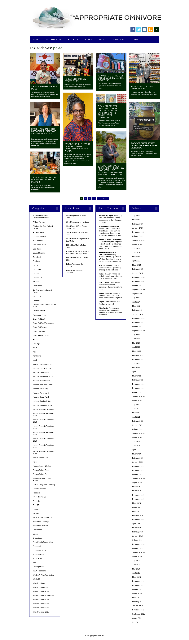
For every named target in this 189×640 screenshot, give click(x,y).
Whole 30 (36, 579)
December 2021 (138, 384)
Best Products (53, 39)
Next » (105, 199)
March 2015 (136, 528)
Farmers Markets (39, 311)
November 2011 (138, 610)
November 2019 (138, 470)
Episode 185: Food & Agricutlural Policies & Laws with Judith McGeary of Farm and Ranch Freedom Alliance (111, 170)
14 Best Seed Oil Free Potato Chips (142, 87)
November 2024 (138, 281)
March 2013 (136, 577)
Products (36, 501)
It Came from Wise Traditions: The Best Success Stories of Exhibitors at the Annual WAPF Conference (109, 112)
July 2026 (136, 216)
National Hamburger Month (43, 376)
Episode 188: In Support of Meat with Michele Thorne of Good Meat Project (77, 147)
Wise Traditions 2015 (41, 600)
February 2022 (137, 380)
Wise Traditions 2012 (41, 587)
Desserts (36, 300)
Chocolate (37, 269)
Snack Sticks (37, 538)
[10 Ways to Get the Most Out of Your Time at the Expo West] (111, 72)
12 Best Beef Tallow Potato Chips (75, 79)
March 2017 (136, 511)
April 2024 (136, 302)
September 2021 (138, 396)
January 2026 (137, 228)
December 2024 (138, 277)
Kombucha (37, 356)
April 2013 (136, 573)
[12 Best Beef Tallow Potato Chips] (78, 75)
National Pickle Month (41, 393)
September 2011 (138, 614)
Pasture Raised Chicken (42, 466)
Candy (35, 265)
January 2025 (137, 273)
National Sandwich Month (42, 405)
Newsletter (118, 39)
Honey (35, 340)
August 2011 (137, 618)
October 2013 (137, 548)
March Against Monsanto (42, 364)
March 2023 (136, 351)
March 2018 (136, 503)
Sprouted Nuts (38, 554)
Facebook (132, 29)
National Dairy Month (41, 372)
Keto (34, 352)
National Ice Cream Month (43, 385)
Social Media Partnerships (43, 542)
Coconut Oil (37, 278)
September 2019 (138, 478)
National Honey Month (41, 381)
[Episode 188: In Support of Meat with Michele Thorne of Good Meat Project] (78, 140)
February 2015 (137, 532)
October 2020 (137, 429)
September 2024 (138, 290)
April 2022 (136, 372)
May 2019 (136, 487)
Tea (34, 563)
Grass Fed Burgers (40, 327)
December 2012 (138, 581)
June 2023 (136, 339)
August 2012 (137, 593)
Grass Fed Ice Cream (41, 336)
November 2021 (138, 388)
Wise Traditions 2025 (41, 612)
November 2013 (138, 544)
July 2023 (136, 335)
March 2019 (136, 491)
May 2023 (136, 343)
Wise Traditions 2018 (41, 604)
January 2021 (137, 425)
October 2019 (137, 474)
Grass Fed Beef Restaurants (43, 323)
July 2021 (136, 405)
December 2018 (138, 495)
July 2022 (136, 364)
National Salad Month (41, 397)
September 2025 (138, 240)
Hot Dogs (36, 344)
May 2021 (136, 413)
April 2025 (136, 261)
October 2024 (137, 286)
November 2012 (138, 585)
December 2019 (138, 466)
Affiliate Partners (39, 222)
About (102, 39)
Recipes (88, 39)
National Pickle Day (40, 389)
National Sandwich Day (42, 401)
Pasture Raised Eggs (41, 470)
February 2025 (137, 269)
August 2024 (137, 294)
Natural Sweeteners (40, 458)
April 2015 (136, 524)
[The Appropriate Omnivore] (97, 31)
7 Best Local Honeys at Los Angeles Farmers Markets (43, 179)
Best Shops (37, 249)
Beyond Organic (39, 253)
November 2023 (138, 322)
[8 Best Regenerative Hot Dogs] (45, 83)
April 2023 (136, 347)
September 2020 (138, 433)
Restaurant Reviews (40, 526)
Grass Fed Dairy (39, 331)
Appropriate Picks (39, 237)
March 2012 (136, 598)
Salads (35, 534)
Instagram (144, 29)
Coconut (36, 273)
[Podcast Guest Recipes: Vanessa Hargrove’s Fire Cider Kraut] (144, 139)
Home (36, 39)
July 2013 (136, 561)
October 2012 (137, 589)
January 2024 (137, 314)
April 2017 (136, 507)
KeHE (35, 348)
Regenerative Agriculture (42, 517)
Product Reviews (39, 497)
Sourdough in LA (39, 550)
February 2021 (137, 421)
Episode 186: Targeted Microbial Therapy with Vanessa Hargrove (44, 131)
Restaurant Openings (41, 522)
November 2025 (138, 232)
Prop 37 (36, 505)
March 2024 (136, 306)
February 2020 (137, 458)
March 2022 (136, 376)
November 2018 (138, 499)
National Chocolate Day (42, 368)
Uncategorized (38, 567)
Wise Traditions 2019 (41, 608)
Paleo (35, 462)
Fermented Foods (39, 315)
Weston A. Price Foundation (43, 575)
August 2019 (137, 483)
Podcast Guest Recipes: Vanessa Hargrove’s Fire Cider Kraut (144, 145)
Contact (136, 39)
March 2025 (136, 265)
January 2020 (137, 462)
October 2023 (137, 327)
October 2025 (137, 236)
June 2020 (136, 446)
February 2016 (137, 515)
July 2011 (135, 622)
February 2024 (137, 310)
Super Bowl (37, 559)
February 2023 (137, 355)
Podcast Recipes (39, 489)
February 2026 (137, 224)
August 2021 (137, 400)
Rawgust (36, 509)
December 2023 (138, 318)
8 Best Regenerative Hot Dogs (44, 87)
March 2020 (136, 454)
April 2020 (136, 450)
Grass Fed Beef (39, 319)
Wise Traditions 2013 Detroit (43, 596)
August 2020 (137, 438)
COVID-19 (37, 296)
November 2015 (138, 520)
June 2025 (136, 253)
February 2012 (137, 602)
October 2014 (137, 540)
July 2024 (136, 298)
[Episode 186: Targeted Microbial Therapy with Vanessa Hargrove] (45, 125)
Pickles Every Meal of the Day (44, 485)
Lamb (35, 360)
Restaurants (37, 530)
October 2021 (137, 392)
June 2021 (136, 409)
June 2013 (136, 565)
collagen (36, 282)
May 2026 (136, 220)
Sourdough (37, 546)
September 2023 (138, 331)
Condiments (37, 286)
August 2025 (137, 244)
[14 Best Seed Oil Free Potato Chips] (144, 83)
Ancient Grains (38, 232)
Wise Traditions (39, 583)
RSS (150, 29)
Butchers (36, 261)
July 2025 (136, 249)
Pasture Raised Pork (40, 474)
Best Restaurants (39, 245)
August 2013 (137, 557)
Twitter (138, 29)
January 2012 (137, 606)
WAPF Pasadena (39, 571)
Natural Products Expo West (43, 409)
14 (98, 199)
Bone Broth (37, 257)
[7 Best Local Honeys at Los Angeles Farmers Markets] (45, 174)
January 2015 (137, 536)
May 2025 (136, 257)
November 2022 (138, 359)
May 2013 (136, 569)
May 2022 (136, 368)
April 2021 (136, 417)
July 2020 (136, 442)
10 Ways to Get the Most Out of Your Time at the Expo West (111, 77)
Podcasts (73, 39)
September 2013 (138, 552)
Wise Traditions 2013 (41, 591)
